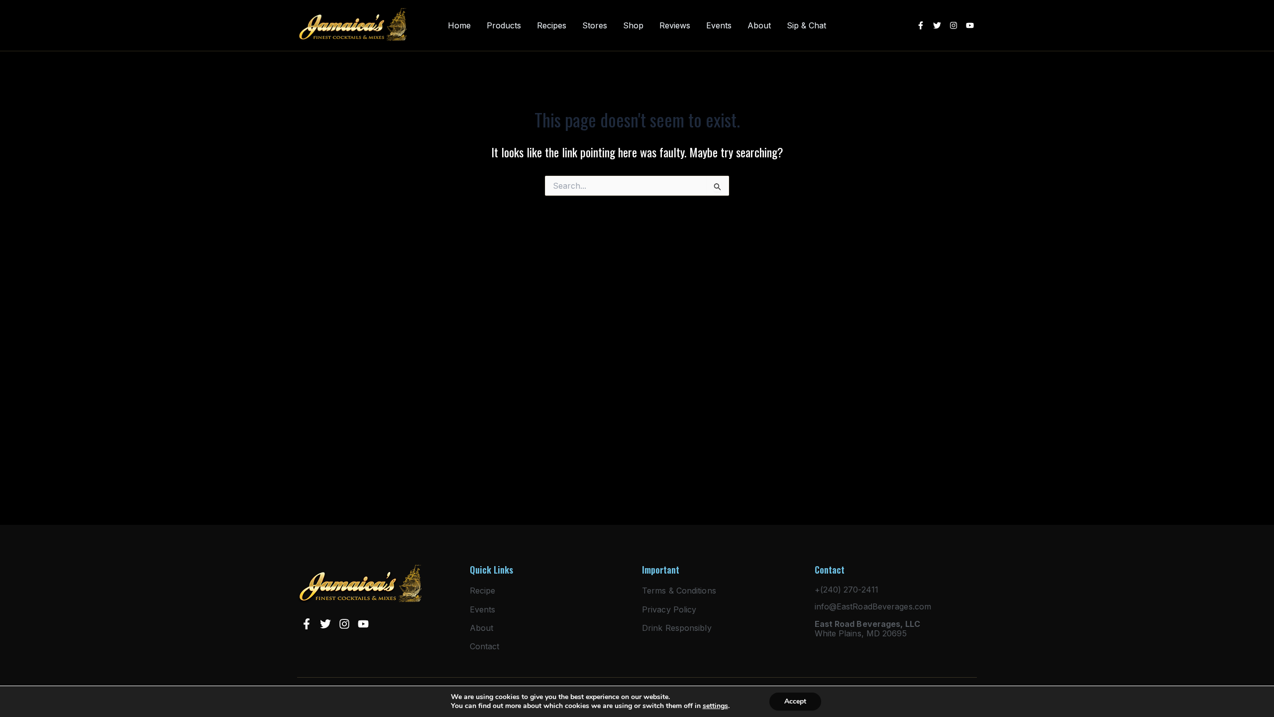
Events (719, 25)
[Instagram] (953, 25)
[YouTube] (970, 25)
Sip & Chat (806, 25)
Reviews (674, 25)
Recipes (551, 25)
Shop (633, 25)
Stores (594, 25)
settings (715, 706)
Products (504, 25)
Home (459, 25)
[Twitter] (937, 25)
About (759, 25)
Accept (795, 701)
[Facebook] (921, 25)
